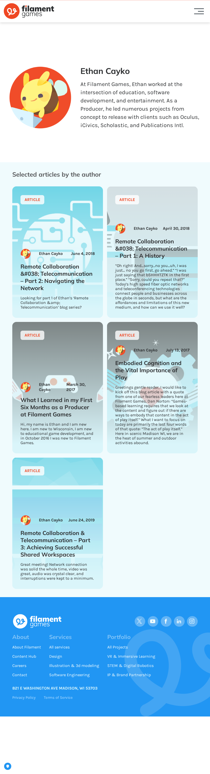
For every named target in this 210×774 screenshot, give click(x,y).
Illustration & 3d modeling (74, 665)
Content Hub (24, 656)
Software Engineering (69, 674)
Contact (19, 674)
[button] (199, 11)
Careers (19, 665)
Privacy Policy (24, 697)
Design (55, 656)
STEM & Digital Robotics (130, 665)
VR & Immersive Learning (131, 656)
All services (59, 647)
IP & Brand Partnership (129, 674)
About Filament (26, 647)
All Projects (117, 647)
